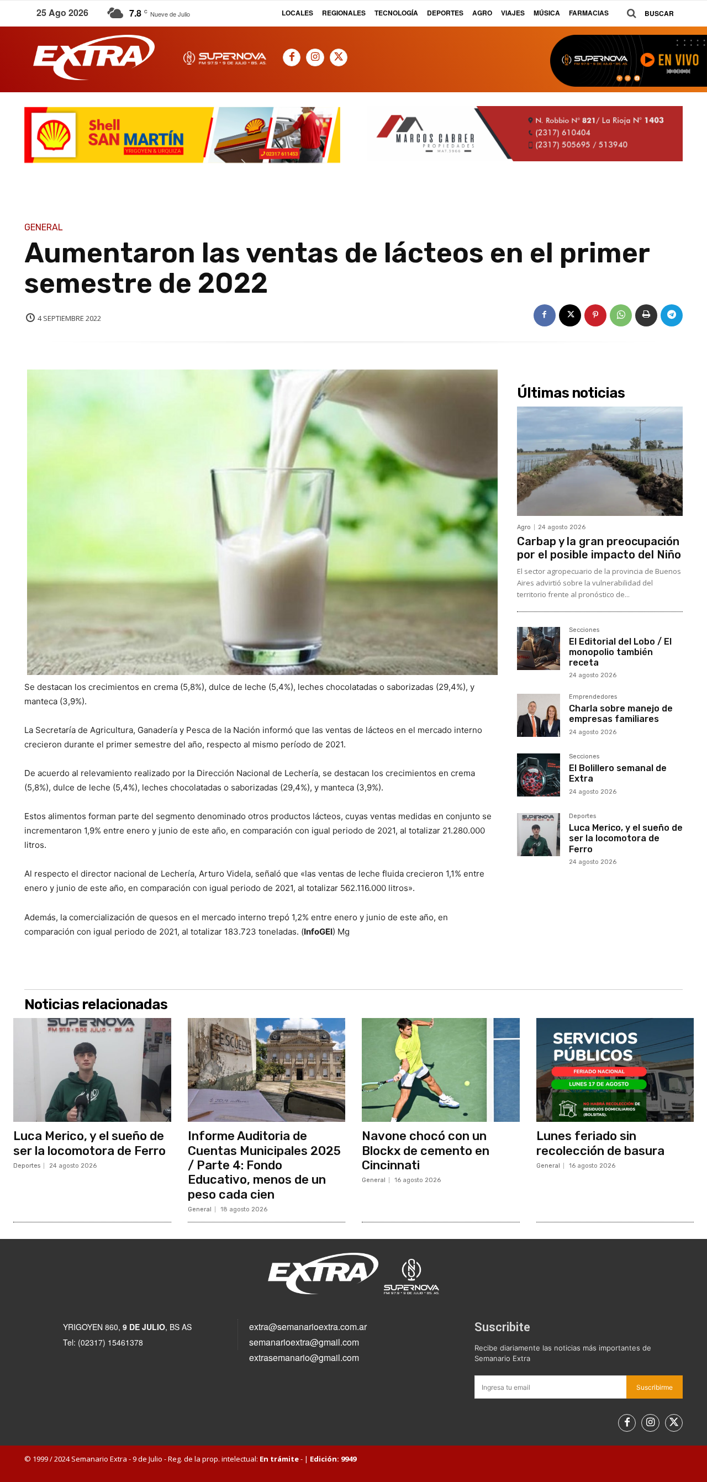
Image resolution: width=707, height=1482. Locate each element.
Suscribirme (654, 1387)
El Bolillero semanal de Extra (618, 773)
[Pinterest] (595, 315)
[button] (646, 14)
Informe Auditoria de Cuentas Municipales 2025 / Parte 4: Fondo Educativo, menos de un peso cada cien (264, 1165)
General (43, 227)
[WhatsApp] (621, 315)
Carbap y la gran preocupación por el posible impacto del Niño (599, 548)
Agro (524, 527)
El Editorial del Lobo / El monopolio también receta (620, 652)
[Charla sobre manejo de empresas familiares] (538, 715)
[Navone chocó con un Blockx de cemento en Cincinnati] (441, 1070)
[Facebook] (291, 57)
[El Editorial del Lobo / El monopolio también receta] (538, 648)
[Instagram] (315, 57)
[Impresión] (646, 315)
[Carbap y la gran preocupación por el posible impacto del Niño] (600, 461)
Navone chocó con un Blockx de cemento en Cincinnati (425, 1150)
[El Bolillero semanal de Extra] (538, 775)
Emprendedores (593, 697)
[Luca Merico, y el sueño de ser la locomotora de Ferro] (538, 834)
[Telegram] (672, 315)
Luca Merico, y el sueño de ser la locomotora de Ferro (626, 838)
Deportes (582, 816)
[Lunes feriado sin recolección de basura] (615, 1070)
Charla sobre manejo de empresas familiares (621, 713)
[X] (338, 57)
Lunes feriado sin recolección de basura (600, 1143)
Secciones (584, 630)
